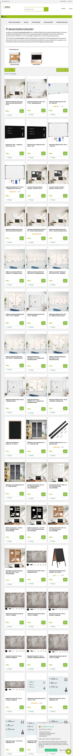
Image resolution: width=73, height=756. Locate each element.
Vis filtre (7, 70)
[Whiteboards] (36, 58)
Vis (22, 111)
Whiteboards (36, 64)
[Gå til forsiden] (6, 22)
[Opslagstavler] (15, 58)
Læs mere (41, 747)
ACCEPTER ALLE (51, 750)
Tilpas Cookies (63, 750)
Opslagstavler (14, 64)
